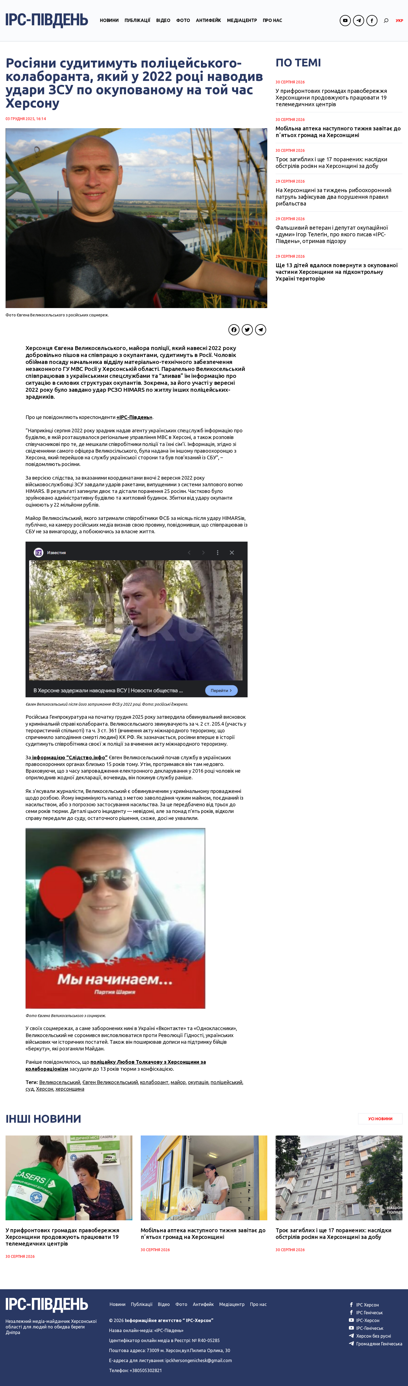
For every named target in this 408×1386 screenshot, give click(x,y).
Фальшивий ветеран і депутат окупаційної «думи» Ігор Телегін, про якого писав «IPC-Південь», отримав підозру (332, 234)
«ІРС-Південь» (168, 1330)
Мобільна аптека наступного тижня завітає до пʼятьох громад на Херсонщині (338, 131)
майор (178, 1082)
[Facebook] (234, 329)
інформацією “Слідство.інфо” (69, 757)
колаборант (154, 1082)
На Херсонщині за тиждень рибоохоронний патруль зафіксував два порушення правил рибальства (334, 197)
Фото (183, 20)
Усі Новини (380, 1119)
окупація (198, 1082)
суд (30, 1089)
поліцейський (226, 1082)
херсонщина (70, 1089)
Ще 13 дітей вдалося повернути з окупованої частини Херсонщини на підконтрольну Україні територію (336, 272)
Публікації (138, 20)
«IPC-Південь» (134, 417)
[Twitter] (247, 329)
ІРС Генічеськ (369, 1312)
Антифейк (208, 20)
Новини (109, 20)
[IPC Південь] (47, 20)
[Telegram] (260, 329)
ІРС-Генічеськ (369, 1328)
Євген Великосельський (110, 1082)
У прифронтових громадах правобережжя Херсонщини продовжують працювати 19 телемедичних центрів (331, 97)
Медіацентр (242, 20)
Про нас (272, 20)
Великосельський (59, 1082)
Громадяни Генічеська (378, 1343)
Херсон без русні (373, 1335)
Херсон (44, 1089)
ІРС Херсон (367, 1304)
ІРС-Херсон (367, 1320)
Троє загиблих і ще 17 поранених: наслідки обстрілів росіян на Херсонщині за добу (331, 162)
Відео (163, 20)
